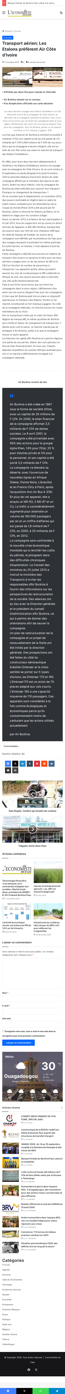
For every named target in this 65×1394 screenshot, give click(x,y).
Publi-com (7, 1324)
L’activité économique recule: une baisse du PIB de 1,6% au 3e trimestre (16, 925)
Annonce (6, 1274)
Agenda (6, 1269)
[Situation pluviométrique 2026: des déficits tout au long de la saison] (10, 1247)
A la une (17, 31)
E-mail (6, 1005)
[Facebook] (8, 764)
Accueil (7, 31)
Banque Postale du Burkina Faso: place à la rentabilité (33, 3)
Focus (5, 1314)
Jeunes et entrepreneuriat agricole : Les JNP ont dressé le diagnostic (47, 889)
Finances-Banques (11, 1309)
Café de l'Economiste (12, 1279)
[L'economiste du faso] (20, 12)
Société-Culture (9, 1334)
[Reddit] (44, 764)
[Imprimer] (15, 770)
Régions (6, 1329)
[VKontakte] (52, 764)
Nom (5, 993)
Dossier (5, 1294)
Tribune (5, 1339)
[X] (15, 764)
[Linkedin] (23, 764)
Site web (6, 1018)
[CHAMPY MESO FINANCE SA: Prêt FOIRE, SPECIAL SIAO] (10, 1120)
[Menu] (3, 13)
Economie (6, 1299)
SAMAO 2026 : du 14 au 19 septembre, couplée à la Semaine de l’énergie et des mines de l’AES (41, 1147)
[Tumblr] (30, 764)
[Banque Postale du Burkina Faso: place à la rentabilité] (10, 1162)
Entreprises (7, 1304)
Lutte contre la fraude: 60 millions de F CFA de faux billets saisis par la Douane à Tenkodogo (41, 1175)
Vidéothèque (8, 1344)
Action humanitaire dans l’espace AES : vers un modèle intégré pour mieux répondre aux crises (41, 1220)
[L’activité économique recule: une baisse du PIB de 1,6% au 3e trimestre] (16, 911)
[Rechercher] (61, 13)
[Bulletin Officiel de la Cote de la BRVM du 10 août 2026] (10, 1208)
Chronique (7, 1284)
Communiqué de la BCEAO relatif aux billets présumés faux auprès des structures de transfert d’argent (40, 1132)
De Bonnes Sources (11, 1289)
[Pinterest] (37, 764)
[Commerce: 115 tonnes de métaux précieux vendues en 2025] (10, 1234)
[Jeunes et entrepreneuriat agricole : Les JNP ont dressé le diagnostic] (48, 872)
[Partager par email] (8, 770)
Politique (6, 1319)
